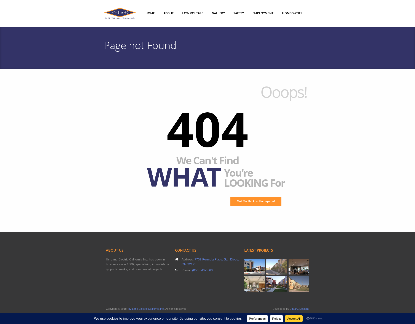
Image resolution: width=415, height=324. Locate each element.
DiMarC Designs (299, 308)
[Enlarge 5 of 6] (281, 281)
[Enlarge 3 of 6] (303, 265)
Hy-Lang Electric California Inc (146, 308)
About (168, 13)
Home (150, 13)
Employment (262, 13)
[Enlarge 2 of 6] (281, 265)
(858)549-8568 (202, 270)
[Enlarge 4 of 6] (259, 281)
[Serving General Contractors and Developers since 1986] (120, 13)
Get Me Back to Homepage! (256, 201)
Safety (238, 13)
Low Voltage (192, 13)
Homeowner (292, 13)
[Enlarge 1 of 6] (259, 265)
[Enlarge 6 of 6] (303, 281)
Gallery (218, 13)
